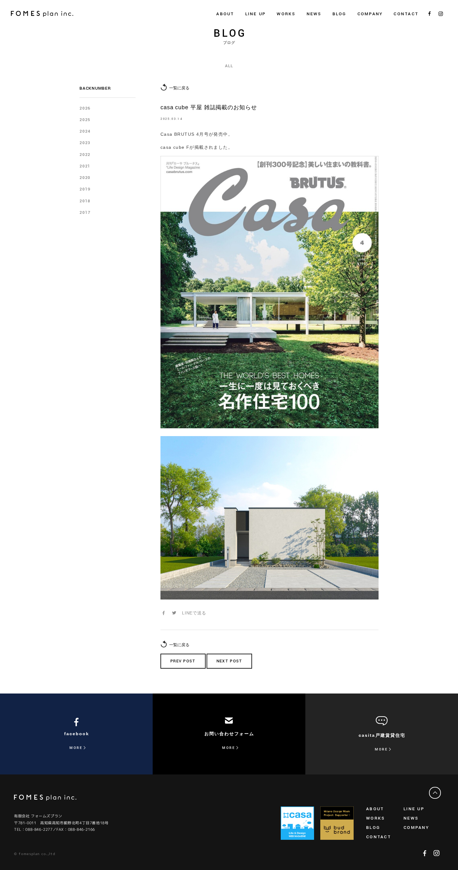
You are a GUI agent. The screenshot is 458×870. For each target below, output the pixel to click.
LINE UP (413, 809)
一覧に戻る (179, 88)
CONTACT (406, 14)
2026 (84, 108)
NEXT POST (229, 661)
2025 (84, 120)
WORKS (286, 14)
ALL (229, 66)
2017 (84, 212)
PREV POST (183, 661)
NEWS (314, 14)
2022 (84, 155)
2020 (84, 178)
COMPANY (416, 827)
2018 (84, 201)
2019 (84, 189)
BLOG (339, 14)
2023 (84, 143)
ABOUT (375, 809)
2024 (84, 131)
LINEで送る (194, 612)
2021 (84, 166)
